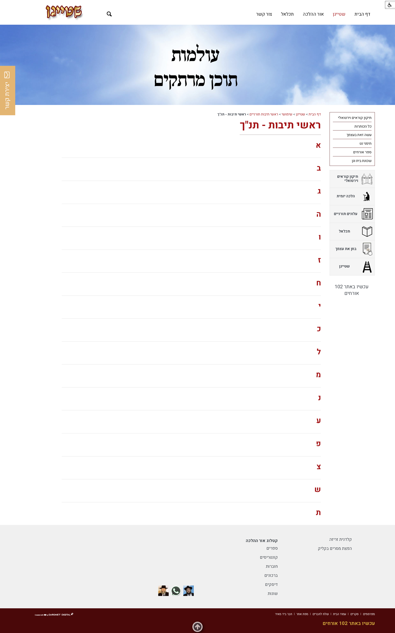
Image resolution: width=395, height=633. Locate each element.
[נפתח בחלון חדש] (188, 590)
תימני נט (365, 143)
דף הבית (362, 14)
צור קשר (264, 14)
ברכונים (271, 575)
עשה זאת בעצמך (359, 135)
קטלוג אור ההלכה (262, 541)
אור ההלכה (313, 14)
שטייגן (339, 14)
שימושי (287, 114)
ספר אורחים (362, 152)
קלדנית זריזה (340, 539)
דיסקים (271, 585)
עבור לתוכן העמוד (197, 4)
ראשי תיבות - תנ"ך (280, 125)
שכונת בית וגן (362, 161)
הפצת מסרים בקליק (335, 549)
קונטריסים (269, 557)
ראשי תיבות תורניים (264, 114)
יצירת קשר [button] (7, 95)
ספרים (272, 548)
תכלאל (287, 14)
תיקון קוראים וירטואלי (355, 118)
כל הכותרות (363, 126)
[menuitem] (362, 14)
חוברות (272, 566)
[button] (109, 14)
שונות (273, 594)
